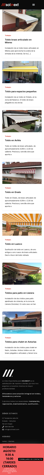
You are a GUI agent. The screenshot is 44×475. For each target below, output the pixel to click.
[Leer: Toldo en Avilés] (22, 121)
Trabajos (8, 35)
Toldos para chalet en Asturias (20, 341)
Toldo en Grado (13, 192)
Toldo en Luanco (13, 244)
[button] (33, 5)
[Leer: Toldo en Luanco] (22, 224)
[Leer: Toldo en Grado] (22, 173)
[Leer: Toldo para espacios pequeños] (22, 72)
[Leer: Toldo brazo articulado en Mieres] (22, 20)
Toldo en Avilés (13, 140)
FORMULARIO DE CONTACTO (30, 459)
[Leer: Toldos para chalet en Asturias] (22, 322)
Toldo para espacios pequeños (20, 91)
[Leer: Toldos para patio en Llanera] (22, 273)
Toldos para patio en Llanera (19, 293)
